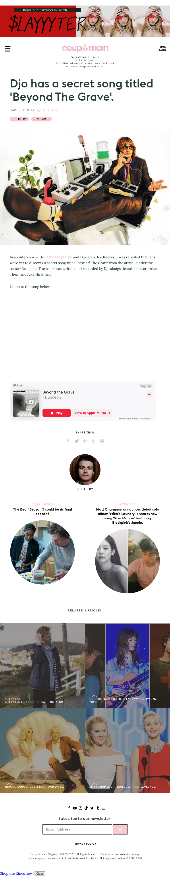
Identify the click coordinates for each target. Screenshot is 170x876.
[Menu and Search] (7, 48)
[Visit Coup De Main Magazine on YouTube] (74, 808)
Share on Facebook (68, 441)
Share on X (76, 441)
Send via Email (101, 441)
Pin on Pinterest (85, 441)
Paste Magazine (58, 257)
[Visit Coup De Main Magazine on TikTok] (86, 808)
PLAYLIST (162, 48)
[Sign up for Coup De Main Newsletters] (103, 808)
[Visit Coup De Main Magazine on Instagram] (80, 808)
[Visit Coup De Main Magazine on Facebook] (69, 808)
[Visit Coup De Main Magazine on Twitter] (92, 808)
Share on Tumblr (93, 441)
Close (40, 873)
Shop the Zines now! (17, 873)
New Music (41, 119)
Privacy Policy (85, 843)
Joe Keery (19, 119)
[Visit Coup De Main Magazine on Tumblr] (97, 808)
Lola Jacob (51, 110)
